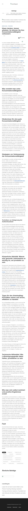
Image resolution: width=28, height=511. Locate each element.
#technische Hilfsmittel (15, 461)
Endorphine (13, 285)
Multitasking (7, 210)
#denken (4, 454)
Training (7, 13)
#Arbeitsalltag (18, 452)
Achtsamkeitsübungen (19, 180)
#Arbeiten (10, 452)
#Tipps (4, 463)
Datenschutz (15, 507)
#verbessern (11, 463)
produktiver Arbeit (15, 47)
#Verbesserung (20, 463)
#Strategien (5, 461)
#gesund (11, 454)
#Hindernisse (18, 454)
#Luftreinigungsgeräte (7, 459)
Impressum (9, 507)
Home (3, 13)
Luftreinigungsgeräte (18, 79)
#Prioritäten (18, 459)
